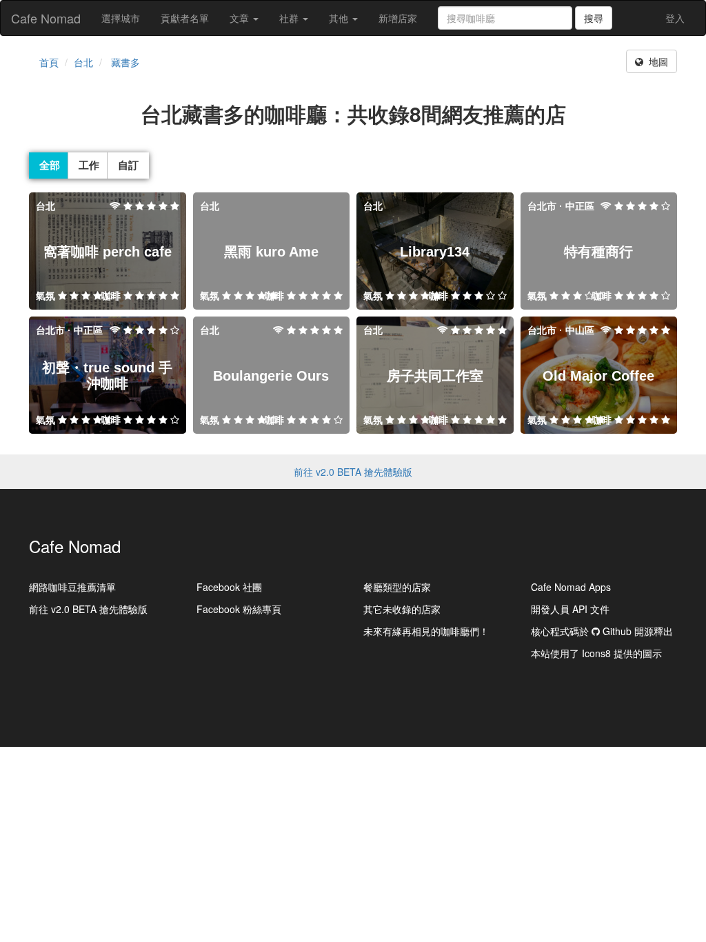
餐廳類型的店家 (397, 587)
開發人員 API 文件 (570, 609)
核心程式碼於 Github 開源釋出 (602, 631)
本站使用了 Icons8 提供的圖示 (596, 653)
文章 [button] (241, 18)
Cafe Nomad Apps (571, 587)
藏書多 (125, 62)
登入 (675, 18)
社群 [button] (290, 18)
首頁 (49, 62)
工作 (89, 164)
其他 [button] (340, 18)
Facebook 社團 (229, 587)
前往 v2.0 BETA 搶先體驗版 (353, 472)
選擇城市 (120, 18)
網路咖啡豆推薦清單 (72, 587)
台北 (83, 62)
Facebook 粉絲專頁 (238, 609)
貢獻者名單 (185, 18)
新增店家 (398, 18)
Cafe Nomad (46, 18)
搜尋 (593, 18)
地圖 (655, 61)
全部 (49, 164)
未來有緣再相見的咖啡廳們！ (426, 631)
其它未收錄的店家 (402, 609)
